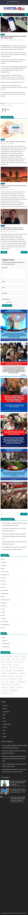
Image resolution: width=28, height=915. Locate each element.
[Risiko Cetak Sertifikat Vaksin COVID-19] (14, 129)
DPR (13, 659)
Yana (24, 785)
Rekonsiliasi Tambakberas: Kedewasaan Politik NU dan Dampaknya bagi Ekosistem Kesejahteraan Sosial (14, 536)
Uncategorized (5, 624)
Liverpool (3, 673)
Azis (13, 40)
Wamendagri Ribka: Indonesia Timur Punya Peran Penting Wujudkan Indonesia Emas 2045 (14, 548)
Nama (3, 281)
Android (7, 103)
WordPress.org (5, 646)
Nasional (4, 603)
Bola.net (23, 656)
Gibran (3, 662)
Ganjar (17, 659)
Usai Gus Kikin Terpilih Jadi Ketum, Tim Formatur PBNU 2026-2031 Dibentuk (14, 530)
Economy (4, 565)
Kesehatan (12, 667)
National (4, 606)
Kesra (3, 596)
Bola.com (17, 656)
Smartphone (19, 687)
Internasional (5, 590)
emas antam (5, 571)
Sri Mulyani (4, 690)
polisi (2, 682)
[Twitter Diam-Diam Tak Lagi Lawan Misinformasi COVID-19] (5, 791)
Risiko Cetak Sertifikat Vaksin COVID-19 (13, 141)
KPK (18, 667)
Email (3, 287)
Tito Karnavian (5, 693)
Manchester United (13, 673)
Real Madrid (4, 687)
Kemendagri (4, 667)
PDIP (6, 679)
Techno (2, 34)
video (3, 628)
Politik (3, 612)
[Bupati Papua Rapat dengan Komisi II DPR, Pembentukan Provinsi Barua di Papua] (5, 850)
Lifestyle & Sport (6, 599)
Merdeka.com (19, 676)
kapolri (9, 665)
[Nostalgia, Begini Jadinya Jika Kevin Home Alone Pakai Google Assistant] (14, 216)
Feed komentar (6, 643)
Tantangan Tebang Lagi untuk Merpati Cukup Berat (24, 252)
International (5, 593)
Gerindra (23, 659)
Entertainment (5, 575)
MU (2, 679)
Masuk (3, 637)
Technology (5, 621)
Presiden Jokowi (15, 684)
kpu (22, 667)
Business (4, 562)
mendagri (22, 673)
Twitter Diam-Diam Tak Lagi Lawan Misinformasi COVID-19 (18, 789)
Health (3, 581)
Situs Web (4, 293)
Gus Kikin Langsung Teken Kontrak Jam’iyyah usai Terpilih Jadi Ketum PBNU (14, 543)
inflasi (15, 662)
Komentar (5, 267)
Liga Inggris (9, 670)
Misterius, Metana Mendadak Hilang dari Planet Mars (13, 186)
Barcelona (9, 656)
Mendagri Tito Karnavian (7, 676)
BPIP (2, 659)
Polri (7, 682)
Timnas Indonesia (13, 690)
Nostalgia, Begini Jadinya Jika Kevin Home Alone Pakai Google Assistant (12, 228)
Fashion (4, 578)
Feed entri (4, 640)
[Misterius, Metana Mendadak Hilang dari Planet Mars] (14, 174)
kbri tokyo (16, 665)
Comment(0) (19, 40)
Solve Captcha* (6, 299)
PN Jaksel (20, 679)
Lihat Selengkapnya (18, 670)
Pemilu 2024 (12, 679)
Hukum (4, 587)
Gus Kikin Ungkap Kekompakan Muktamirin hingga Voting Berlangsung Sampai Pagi (14, 524)
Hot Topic (4, 584)
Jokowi (20, 662)
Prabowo (12, 682)
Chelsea (8, 659)
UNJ (12, 693)
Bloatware (20, 103)
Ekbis (3, 568)
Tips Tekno (10, 105)
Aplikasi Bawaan (14, 103)
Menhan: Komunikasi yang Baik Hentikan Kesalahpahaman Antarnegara (18, 782)
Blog (3, 559)
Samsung (11, 687)
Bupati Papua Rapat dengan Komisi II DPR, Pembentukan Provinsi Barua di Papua (17, 798)
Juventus (3, 665)
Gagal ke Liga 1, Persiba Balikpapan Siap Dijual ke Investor (4, 252)
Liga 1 (2, 670)
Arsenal (3, 656)
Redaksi (4, 736)
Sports (3, 615)
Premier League (5, 684)
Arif (13, 143)
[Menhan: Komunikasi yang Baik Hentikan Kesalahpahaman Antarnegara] (5, 783)
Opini (3, 609)
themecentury (23, 913)
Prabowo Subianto (21, 682)
